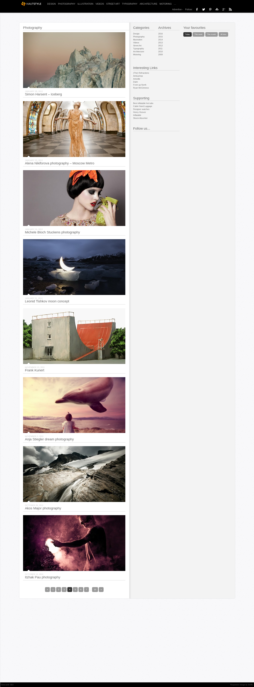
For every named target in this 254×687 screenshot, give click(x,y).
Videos (100, 4)
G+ (223, 9)
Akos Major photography (43, 508)
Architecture (148, 4)
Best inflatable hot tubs (143, 103)
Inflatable (137, 115)
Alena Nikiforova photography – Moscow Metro (59, 163)
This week (198, 34)
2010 (160, 51)
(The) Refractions (141, 73)
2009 (160, 54)
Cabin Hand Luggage (142, 106)
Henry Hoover (139, 112)
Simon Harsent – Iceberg (43, 94)
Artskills (136, 79)
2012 (160, 45)
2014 (160, 39)
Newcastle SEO (7, 685)
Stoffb (250, 685)
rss (230, 9)
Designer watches (141, 109)
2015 (160, 37)
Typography (129, 4)
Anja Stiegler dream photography (49, 439)
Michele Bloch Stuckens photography (52, 232)
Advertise (177, 9)
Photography (66, 4)
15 (95, 589)
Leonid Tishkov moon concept (47, 301)
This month (211, 34)
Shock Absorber (140, 118)
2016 (160, 34)
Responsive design (237, 685)
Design (51, 4)
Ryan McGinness (141, 88)
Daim (135, 82)
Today (187, 34)
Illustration (85, 4)
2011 (160, 48)
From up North (139, 85)
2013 (160, 42)
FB (197, 9)
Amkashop (138, 76)
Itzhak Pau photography (42, 577)
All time (223, 34)
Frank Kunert (34, 370)
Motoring (166, 4)
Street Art (113, 4)
